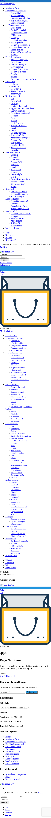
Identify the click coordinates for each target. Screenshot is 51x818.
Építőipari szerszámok (14, 25)
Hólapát (14, 116)
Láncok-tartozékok (19, 206)
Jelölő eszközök (17, 218)
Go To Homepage (8, 676)
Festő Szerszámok (13, 57)
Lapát (13, 128)
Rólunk (8, 237)
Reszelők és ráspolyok (20, 179)
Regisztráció (10, 240)
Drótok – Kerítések (19, 106)
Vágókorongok (17, 196)
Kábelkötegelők (17, 15)
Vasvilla (14, 150)
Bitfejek (14, 155)
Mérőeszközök (11, 211)
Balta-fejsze (16, 28)
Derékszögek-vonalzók (21, 213)
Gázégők (15, 37)
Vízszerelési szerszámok (21, 52)
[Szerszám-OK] (7, 252)
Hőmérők (15, 216)
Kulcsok (14, 172)
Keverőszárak (17, 67)
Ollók (13, 177)
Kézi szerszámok (12, 152)
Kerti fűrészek (17, 123)
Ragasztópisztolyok (19, 20)
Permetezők (16, 140)
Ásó (12, 98)
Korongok (9, 189)
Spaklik (14, 76)
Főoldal (8, 233)
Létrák (13, 130)
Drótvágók (15, 160)
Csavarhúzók (16, 162)
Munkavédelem (12, 228)
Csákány (14, 103)
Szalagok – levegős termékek (23, 79)
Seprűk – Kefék (17, 145)
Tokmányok (16, 94)
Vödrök (14, 54)
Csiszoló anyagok (18, 64)
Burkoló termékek (18, 30)
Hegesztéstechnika (19, 40)
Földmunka (16, 35)
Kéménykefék (17, 42)
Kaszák (14, 120)
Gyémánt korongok (19, 194)
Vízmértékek (16, 226)
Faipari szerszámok (19, 32)
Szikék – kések (17, 182)
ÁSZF (8, 777)
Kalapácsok (16, 169)
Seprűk (14, 74)
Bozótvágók (16, 101)
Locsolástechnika (18, 133)
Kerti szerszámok (12, 96)
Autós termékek (12, 8)
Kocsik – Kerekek (19, 125)
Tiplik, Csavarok (18, 91)
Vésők (13, 186)
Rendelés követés (12, 779)
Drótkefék (15, 157)
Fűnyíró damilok (18, 111)
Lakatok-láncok (12, 199)
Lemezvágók (16, 174)
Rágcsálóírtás (16, 142)
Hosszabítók (16, 13)
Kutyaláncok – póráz (20, 201)
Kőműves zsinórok (19, 72)
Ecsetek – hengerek (19, 59)
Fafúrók (14, 84)
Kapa (13, 118)
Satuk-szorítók (17, 50)
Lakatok (14, 204)
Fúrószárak (10, 81)
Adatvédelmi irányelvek (15, 774)
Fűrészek (15, 164)
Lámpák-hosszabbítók (20, 18)
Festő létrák (16, 62)
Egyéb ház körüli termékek (22, 108)
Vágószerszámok (18, 184)
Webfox (3, 247)
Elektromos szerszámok (15, 11)
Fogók (13, 167)
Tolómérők (15, 223)
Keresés (4, 260)
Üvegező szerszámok (20, 47)
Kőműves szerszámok (20, 45)
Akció (8, 737)
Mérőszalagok (17, 221)
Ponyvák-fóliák (17, 135)
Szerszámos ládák (18, 147)
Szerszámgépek (17, 23)
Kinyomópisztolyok (19, 69)
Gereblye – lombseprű (20, 113)
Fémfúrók (15, 86)
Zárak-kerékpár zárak (20, 208)
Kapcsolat (9, 235)
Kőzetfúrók (16, 89)
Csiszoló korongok (19, 191)
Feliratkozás (31, 692)
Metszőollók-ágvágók (20, 138)
